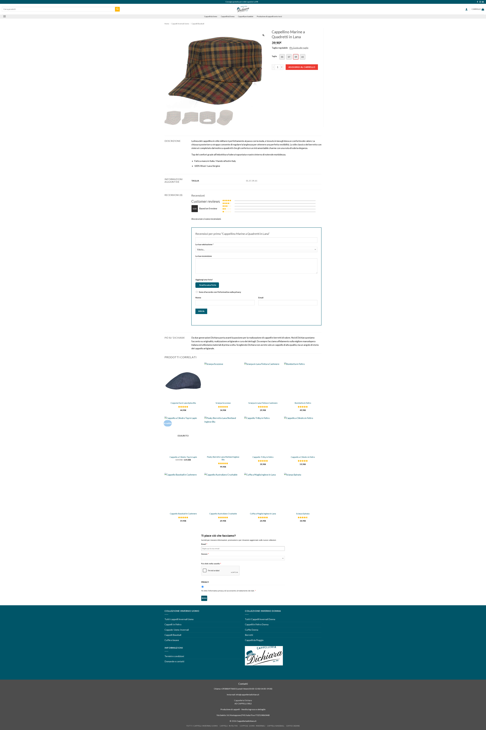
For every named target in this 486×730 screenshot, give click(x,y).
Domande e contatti (174, 661)
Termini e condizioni (174, 656)
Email (260, 297)
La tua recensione (203, 256)
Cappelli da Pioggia (254, 640)
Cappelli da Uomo (210, 16)
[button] (466, 9)
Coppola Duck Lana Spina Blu (183, 403)
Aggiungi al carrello (301, 67)
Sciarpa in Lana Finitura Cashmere (262, 403)
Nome (198, 297)
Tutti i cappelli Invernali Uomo (179, 619)
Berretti (249, 635)
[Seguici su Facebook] (477, 2)
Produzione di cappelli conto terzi (269, 16)
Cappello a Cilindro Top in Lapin (183, 457)
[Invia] (117, 9)
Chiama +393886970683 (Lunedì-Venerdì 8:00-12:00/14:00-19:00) (243, 688)
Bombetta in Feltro (303, 403)
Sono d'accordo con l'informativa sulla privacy (220, 292)
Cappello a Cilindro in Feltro (303, 457)
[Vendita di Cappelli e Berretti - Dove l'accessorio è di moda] (243, 9)
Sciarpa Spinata (302, 513)
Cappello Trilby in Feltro (263, 457)
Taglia (274, 56)
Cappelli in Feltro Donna (256, 624)
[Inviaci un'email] (483, 2)
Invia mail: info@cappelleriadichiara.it (243, 694)
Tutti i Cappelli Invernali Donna (260, 619)
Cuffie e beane (172, 640)
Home (167, 24)
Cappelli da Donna (227, 16)
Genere (205, 554)
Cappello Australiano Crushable (223, 513)
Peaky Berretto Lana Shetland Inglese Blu (223, 458)
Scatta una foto (207, 285)
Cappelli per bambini (245, 16)
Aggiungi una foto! (204, 279)
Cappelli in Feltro (173, 624)
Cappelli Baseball (197, 24)
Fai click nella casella (211, 564)
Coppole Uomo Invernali (177, 629)
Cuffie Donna (251, 629)
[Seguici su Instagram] (480, 2)
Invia (204, 598)
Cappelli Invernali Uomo (180, 24)
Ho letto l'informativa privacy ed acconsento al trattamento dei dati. (228, 591)
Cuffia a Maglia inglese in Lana (263, 513)
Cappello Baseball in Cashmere (183, 513)
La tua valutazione (204, 244)
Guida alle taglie (300, 47)
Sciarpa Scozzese (223, 403)
